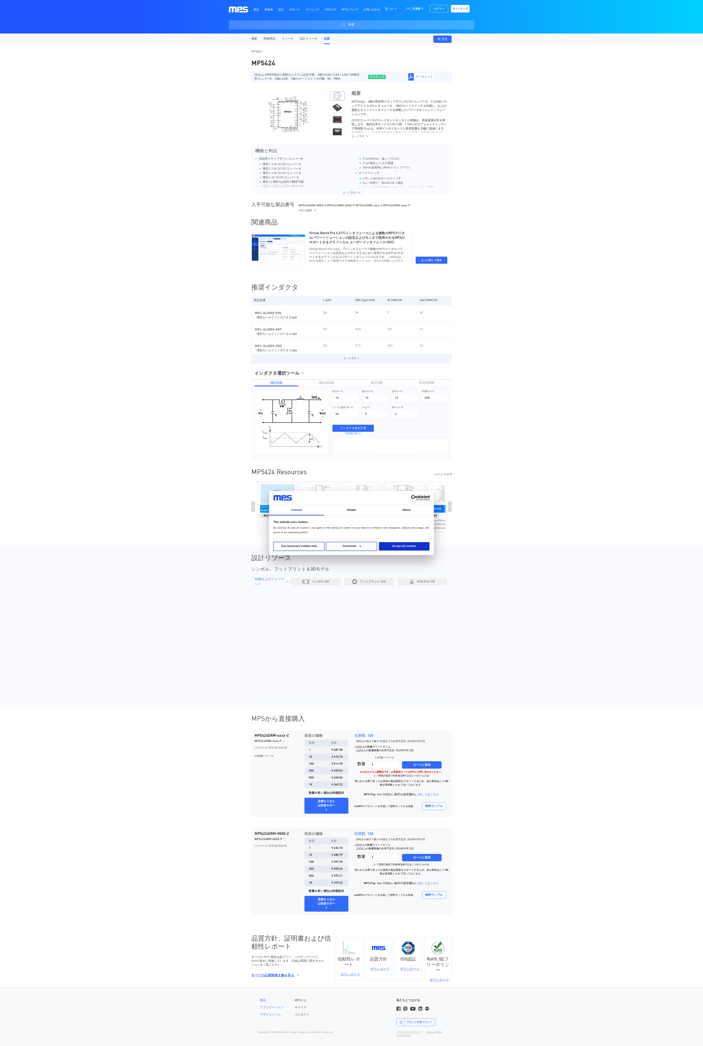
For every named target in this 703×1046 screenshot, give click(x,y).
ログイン (439, 9)
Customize (349, 546)
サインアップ (460, 9)
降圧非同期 (326, 383)
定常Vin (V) (397, 391)
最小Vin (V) (337, 391)
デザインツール (270, 1014)
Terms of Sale (434, 1032)
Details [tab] (351, 509)
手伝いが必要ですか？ (419, 1022)
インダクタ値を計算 (353, 428)
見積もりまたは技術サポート (326, 805)
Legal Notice (403, 1035)
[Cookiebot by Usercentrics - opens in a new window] (414, 498)
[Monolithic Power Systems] (238, 9)
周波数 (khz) (428, 391)
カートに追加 (422, 764)
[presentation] (326, 114)
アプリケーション (271, 1007)
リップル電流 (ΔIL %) (342, 407)
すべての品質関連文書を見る (273, 975)
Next (450, 506)
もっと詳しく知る (431, 260)
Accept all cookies (404, 546)
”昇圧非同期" (426, 383)
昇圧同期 (376, 383)
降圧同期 (276, 383)
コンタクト (302, 1014)
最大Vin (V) (367, 391)
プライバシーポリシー (409, 1032)
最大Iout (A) (397, 407)
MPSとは (300, 1000)
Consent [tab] (296, 509)
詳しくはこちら (429, 794)
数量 (361, 764)
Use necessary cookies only (299, 546)
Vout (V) (366, 407)
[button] (337, 96)
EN (408, 9)
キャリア (300, 1007)
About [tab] (406, 509)
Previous (253, 506)
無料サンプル (434, 806)
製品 (263, 1000)
